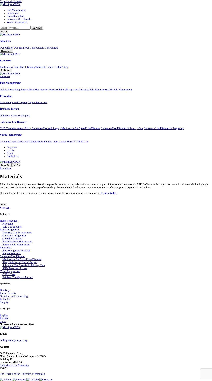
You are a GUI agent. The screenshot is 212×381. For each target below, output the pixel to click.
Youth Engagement (17, 22)
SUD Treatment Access (12, 128)
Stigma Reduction (37, 102)
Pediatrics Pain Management (93, 89)
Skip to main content (11, 1)
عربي (3, 321)
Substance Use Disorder (19, 19)
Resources (5, 60)
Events (10, 150)
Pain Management (16, 10)
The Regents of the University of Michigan (22, 373)
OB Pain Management (120, 89)
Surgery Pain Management (34, 89)
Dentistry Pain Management (63, 89)
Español (4, 318)
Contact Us (12, 156)
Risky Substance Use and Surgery (43, 128)
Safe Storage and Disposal (13, 102)
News (10, 153)
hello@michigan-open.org (13, 340)
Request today (109, 193)
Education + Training (24, 67)
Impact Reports (8, 293)
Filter (3, 204)
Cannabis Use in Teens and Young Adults (21, 141)
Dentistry (5, 290)
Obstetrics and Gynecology (14, 296)
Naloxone (5, 115)
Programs (12, 147)
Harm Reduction (15, 16)
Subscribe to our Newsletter (14, 365)
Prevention (12, 13)
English (4, 315)
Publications (6, 67)
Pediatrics (5, 299)
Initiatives (5, 76)
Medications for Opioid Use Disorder (80, 128)
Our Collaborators (34, 47)
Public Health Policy (57, 67)
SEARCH (5, 165)
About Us (5, 41)
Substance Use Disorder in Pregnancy (164, 128)
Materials (41, 67)
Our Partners (51, 47)
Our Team (19, 47)
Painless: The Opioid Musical (59, 141)
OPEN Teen (82, 141)
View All (4, 207)
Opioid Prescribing (10, 89)
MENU (17, 165)
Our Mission (6, 47)
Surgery (4, 302)
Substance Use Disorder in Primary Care (122, 128)
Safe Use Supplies (20, 115)
